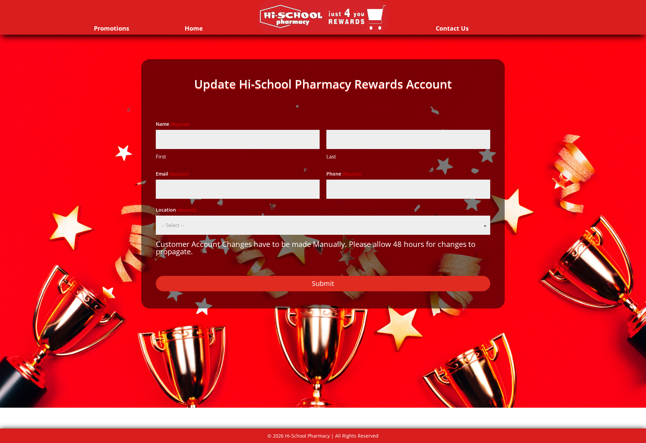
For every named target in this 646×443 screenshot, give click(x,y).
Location (176, 210)
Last (331, 156)
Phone (344, 174)
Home (194, 28)
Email (172, 174)
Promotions (111, 28)
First (161, 156)
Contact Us (452, 28)
